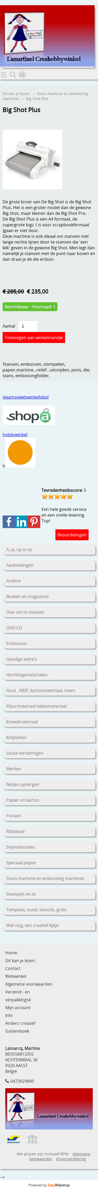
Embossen (16, 643)
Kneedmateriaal (22, 722)
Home (11, 953)
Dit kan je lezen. (17, 93)
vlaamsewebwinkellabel (26, 397)
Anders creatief (20, 1023)
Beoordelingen (72, 535)
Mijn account (18, 1007)
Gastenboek (17, 1031)
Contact (13, 968)
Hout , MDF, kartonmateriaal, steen (40, 690)
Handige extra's (21, 659)
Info (9, 1015)
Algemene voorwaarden (28, 984)
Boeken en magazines (27, 596)
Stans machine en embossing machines (45, 878)
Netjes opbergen (22, 784)
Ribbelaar (15, 831)
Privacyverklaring (71, 1158)
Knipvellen (16, 737)
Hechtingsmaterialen (27, 675)
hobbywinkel (15, 434)
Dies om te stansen (25, 612)
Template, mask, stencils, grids (36, 910)
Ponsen (13, 816)
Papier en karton (22, 800)
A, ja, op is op (19, 549)
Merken (13, 769)
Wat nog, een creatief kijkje (32, 925)
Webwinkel (15, 976)
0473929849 (22, 1081)
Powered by (49, 1185)
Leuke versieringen (24, 753)
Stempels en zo (21, 894)
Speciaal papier (21, 863)
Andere (13, 581)
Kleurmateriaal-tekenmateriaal (36, 706)
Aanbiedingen (19, 565)
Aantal (9, 326)
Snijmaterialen (20, 847)
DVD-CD (14, 628)
